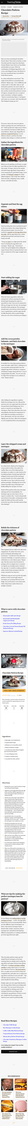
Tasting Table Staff (16, 16)
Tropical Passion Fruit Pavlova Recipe (14, 1033)
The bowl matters (20, 969)
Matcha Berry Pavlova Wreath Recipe (13, 1036)
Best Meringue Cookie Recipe (11, 1028)
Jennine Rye (6, 16)
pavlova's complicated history (9, 134)
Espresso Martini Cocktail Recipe (12, 631)
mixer (9, 241)
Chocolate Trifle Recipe (10, 1025)
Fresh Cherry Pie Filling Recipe (12, 623)
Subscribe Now (13, 1051)
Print (20, 695)
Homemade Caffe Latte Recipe (12, 616)
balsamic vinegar (13, 174)
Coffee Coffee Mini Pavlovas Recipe (13, 1030)
